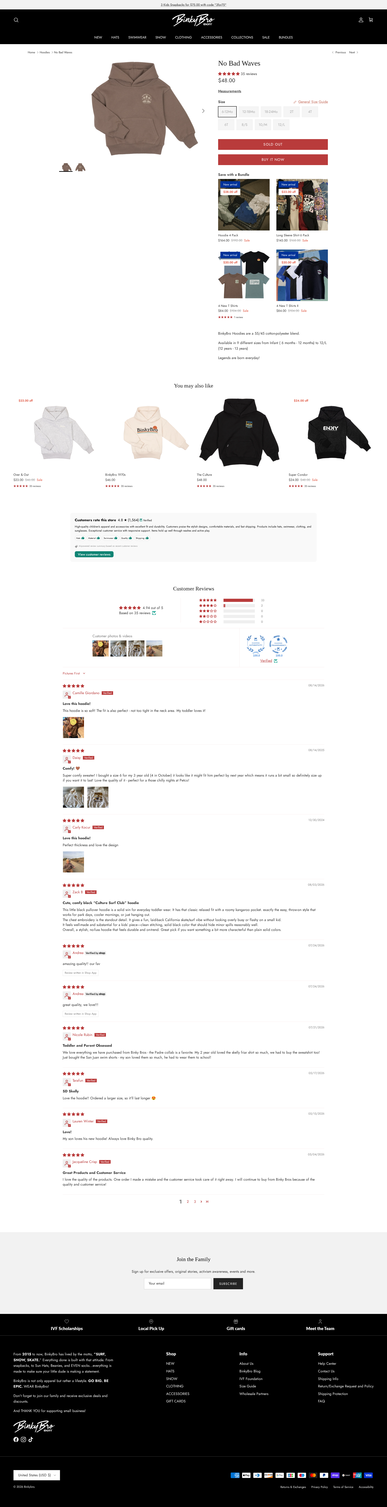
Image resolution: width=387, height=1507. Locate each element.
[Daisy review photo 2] (98, 797)
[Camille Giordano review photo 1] (73, 727)
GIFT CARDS (176, 1401)
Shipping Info (328, 1378)
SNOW (160, 37)
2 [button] (188, 1201)
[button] (229, 73)
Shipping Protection (333, 1393)
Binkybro (29, 1487)
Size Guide (247, 1386)
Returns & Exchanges (293, 1487)
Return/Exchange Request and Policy (346, 1386)
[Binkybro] (193, 20)
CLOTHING (183, 37)
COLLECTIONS (242, 37)
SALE (266, 37)
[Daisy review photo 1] (73, 797)
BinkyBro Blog (249, 1371)
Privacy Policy (319, 1487)
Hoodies (45, 52)
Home (31, 52)
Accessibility (366, 1487)
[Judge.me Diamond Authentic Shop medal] (256, 644)
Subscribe (228, 1283)
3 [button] (195, 1201)
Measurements (229, 91)
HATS (115, 37)
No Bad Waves (63, 52)
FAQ (321, 1401)
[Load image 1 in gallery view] (133, 108)
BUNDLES (286, 37)
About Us (246, 1363)
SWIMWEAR (137, 37)
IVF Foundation (250, 1378)
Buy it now (273, 159)
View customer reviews (94, 554)
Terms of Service (343, 1487)
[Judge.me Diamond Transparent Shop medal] (278, 644)
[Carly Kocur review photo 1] (73, 862)
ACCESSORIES (211, 37)
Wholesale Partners (253, 1393)
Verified (266, 660)
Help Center (327, 1363)
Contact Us (326, 1371)
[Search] (16, 20)
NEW (98, 37)
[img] (73, 686)
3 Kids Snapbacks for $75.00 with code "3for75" (193, 4)
